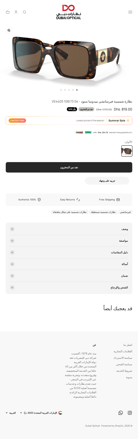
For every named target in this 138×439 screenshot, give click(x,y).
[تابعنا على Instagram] (129, 412)
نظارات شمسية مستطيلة (103, 212)
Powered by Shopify (112, 425)
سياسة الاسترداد (123, 358)
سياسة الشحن (124, 364)
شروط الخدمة (124, 371)
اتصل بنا (127, 345)
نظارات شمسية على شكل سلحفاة (70, 212)
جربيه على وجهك (107, 180)
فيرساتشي (125, 212)
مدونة (129, 377)
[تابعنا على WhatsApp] (120, 412)
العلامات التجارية (123, 351)
